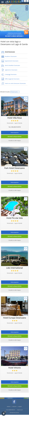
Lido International (14, 267)
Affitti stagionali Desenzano (12, 79)
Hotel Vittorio (14, 367)
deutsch (14, 406)
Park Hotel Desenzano (14, 168)
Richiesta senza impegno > (14, 34)
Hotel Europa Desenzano (14, 317)
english (20, 406)
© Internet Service (14, 412)
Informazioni (14, 132)
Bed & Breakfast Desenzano (12, 65)
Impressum (20, 410)
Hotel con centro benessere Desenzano (15, 83)
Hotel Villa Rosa (14, 117)
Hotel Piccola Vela (14, 218)
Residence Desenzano (11, 56)
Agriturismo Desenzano (11, 70)
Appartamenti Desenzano (11, 61)
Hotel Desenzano (10, 52)
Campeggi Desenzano (11, 74)
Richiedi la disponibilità (14, 136)
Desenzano (14, 92)
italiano (9, 406)
